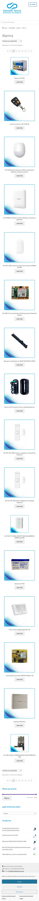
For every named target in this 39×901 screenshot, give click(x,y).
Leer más (20, 82)
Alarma (18, 28)
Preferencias (19, 892)
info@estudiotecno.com (16, 871)
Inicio (5, 28)
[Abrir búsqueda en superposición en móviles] (19, 22)
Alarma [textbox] (19, 813)
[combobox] (19, 813)
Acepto (19, 881)
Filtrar (6, 798)
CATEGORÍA (12, 28)
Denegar (19, 886)
